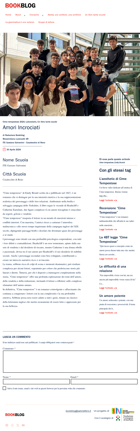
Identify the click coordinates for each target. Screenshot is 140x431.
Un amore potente (112, 296)
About (18, 15)
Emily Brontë (119, 163)
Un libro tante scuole (95, 15)
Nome (7, 377)
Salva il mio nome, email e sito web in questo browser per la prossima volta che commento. (46, 388)
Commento (9, 348)
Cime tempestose (106, 163)
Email (74, 377)
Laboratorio (31, 122)
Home (8, 15)
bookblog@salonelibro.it (78, 410)
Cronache (34, 15)
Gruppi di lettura (46, 22)
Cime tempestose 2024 (14, 122)
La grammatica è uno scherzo (19, 22)
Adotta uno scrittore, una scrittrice (64, 15)
